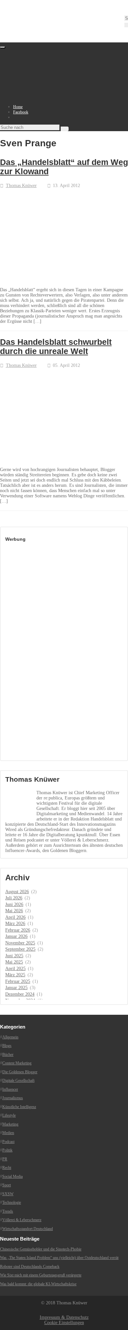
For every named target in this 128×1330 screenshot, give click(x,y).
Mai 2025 (14, 962)
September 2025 (20, 949)
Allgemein (10, 1037)
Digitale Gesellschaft (18, 1080)
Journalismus (12, 1098)
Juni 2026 (14, 904)
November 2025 (20, 942)
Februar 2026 (17, 930)
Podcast (8, 1141)
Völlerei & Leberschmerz (21, 1220)
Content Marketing (17, 1063)
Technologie (11, 1202)
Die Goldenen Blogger (19, 1072)
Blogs (6, 1045)
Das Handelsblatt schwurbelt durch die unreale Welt (56, 347)
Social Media (12, 1176)
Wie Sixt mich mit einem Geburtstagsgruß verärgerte (40, 1275)
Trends (7, 1211)
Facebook (20, 112)
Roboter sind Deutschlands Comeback (29, 1266)
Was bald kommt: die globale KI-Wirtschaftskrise (38, 1284)
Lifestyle (9, 1115)
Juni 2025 (14, 955)
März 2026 (15, 923)
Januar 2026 (16, 936)
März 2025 (15, 974)
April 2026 (15, 917)
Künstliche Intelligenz (19, 1106)
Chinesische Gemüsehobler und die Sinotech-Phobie (40, 1249)
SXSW (7, 1194)
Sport (6, 1185)
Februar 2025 (17, 981)
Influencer (10, 1089)
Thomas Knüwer (21, 185)
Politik (7, 1150)
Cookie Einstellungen (64, 1322)
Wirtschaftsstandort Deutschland (27, 1228)
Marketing (10, 1124)
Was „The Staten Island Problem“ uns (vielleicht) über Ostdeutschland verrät (59, 1257)
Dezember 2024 (19, 994)
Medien (8, 1132)
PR (4, 1159)
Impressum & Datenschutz (64, 1317)
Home (18, 107)
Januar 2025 (16, 987)
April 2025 (15, 968)
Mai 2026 (14, 910)
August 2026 (17, 891)
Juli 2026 (13, 897)
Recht (6, 1167)
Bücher (7, 1054)
